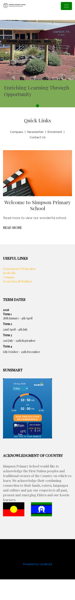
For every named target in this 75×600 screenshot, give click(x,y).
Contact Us (38, 137)
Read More (12, 227)
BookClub (9, 273)
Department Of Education (19, 269)
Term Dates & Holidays (17, 281)
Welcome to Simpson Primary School (37, 205)
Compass (16, 132)
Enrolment (54, 132)
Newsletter (35, 132)
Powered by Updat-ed (37, 564)
